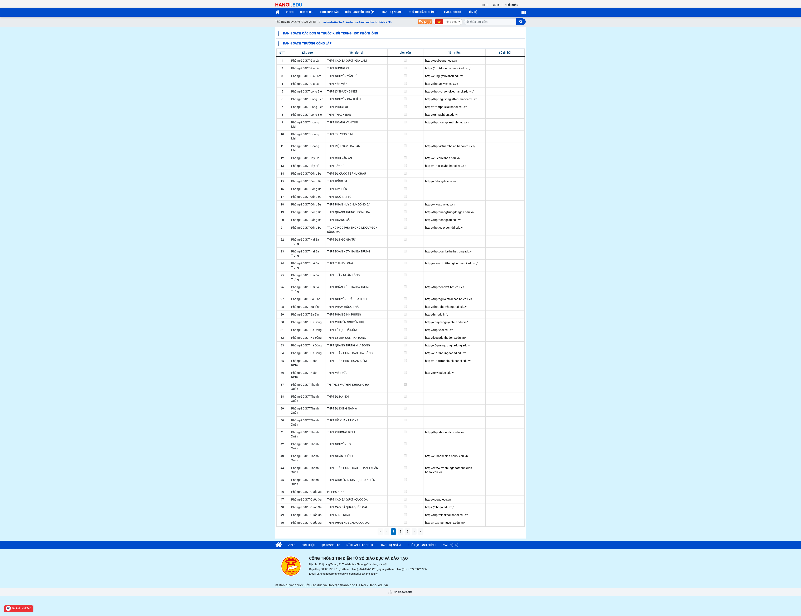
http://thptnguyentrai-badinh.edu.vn (448, 299)
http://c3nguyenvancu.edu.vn (444, 76)
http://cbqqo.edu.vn (438, 499)
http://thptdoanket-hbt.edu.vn (444, 287)
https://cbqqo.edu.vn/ (439, 507)
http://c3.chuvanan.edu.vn (442, 158)
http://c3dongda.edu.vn (440, 181)
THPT (484, 5)
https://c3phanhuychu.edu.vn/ (445, 522)
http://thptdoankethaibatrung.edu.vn (449, 251)
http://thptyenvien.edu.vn (441, 83)
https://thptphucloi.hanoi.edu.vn (446, 107)
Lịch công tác (329, 12)
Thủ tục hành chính (422, 12)
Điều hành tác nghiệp (359, 12)
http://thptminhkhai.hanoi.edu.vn (446, 515)
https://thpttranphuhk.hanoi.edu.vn (448, 361)
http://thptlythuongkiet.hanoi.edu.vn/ (449, 91)
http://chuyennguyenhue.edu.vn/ (446, 322)
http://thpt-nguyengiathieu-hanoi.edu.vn (451, 99)
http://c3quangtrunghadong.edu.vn (448, 345)
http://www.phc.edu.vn (440, 204)
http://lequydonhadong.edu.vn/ (445, 337)
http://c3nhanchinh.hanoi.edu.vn (446, 456)
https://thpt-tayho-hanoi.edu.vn (445, 165)
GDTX (496, 5)
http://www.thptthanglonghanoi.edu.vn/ (451, 263)
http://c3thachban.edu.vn (441, 114)
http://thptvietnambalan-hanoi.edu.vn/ (450, 146)
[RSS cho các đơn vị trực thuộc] (425, 22)
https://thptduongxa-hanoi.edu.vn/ (448, 68)
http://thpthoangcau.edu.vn (443, 220)
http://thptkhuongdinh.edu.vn (444, 432)
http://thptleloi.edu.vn (439, 330)
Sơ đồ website (403, 592)
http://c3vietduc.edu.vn (440, 372)
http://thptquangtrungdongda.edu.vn (449, 212)
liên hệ (472, 12)
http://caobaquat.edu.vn (441, 60)
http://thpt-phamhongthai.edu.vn (446, 306)
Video (289, 12)
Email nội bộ (452, 12)
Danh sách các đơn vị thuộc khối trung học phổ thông (330, 33)
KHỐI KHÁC (511, 5)
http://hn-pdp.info (436, 314)
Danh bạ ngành (392, 12)
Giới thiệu (306, 12)
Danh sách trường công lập (307, 43)
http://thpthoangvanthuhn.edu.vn (447, 122)
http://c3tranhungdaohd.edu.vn (445, 353)
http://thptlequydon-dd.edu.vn (444, 227)
